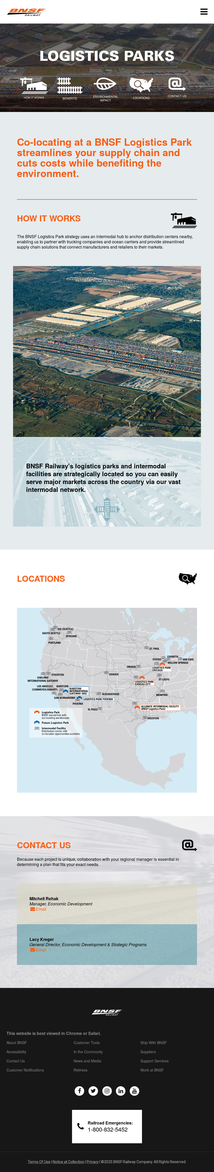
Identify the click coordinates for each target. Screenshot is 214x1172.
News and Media (87, 1061)
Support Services (154, 1061)
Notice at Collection (68, 1162)
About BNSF (17, 1042)
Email (41, 909)
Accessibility (16, 1052)
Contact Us (16, 1061)
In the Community (88, 1052)
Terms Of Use (39, 1162)
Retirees (80, 1070)
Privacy (93, 1162)
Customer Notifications (25, 1070)
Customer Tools (87, 1042)
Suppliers (148, 1052)
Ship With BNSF (153, 1042)
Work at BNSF (152, 1070)
